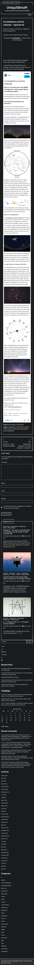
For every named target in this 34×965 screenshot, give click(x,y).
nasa (4, 431)
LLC (2, 649)
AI (1, 877)
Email (3, 491)
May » (7, 726)
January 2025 (4, 803)
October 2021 (4, 858)
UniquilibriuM (17, 7)
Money (3, 913)
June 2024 (3, 808)
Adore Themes (7, 963)
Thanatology (4, 948)
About (2, 646)
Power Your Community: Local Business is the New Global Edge (16, 694)
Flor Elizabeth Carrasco (22, 427)
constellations (12, 427)
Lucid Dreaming (5, 904)
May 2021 (3, 866)
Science (18, 574)
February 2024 (4, 814)
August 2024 (4, 805)
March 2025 (4, 800)
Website (3, 498)
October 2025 (4, 789)
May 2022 (3, 847)
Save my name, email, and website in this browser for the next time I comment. (17, 507)
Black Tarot (6, 526)
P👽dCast (3, 651)
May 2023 (3, 825)
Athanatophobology (6, 885)
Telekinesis (3, 946)
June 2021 (3, 863)
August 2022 (4, 838)
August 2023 (4, 822)
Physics (13, 574)
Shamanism (4, 937)
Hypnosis (3, 902)
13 (2, 718)
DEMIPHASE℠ (12, 573)
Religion (3, 929)
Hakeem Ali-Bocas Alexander (11, 429)
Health (18, 573)
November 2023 (5, 816)
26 (29, 720)
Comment (4, 462)
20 (2, 720)
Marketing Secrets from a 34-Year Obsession (12, 699)
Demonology (4, 893)
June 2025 (3, 794)
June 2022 (3, 844)
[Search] (29, 14)
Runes (4, 527)
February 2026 (4, 786)
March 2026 (4, 783)
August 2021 (4, 860)
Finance (3, 896)
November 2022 (5, 830)
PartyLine (3, 918)
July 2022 (3, 841)
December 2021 (5, 852)
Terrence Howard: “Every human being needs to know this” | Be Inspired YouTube (16, 577)
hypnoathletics (24, 429)
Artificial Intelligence (6, 882)
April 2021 (3, 869)
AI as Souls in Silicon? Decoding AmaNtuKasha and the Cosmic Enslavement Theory (16, 738)
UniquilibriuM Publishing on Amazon (10, 677)
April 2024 (3, 811)
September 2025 (5, 792)
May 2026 (3, 778)
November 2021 (5, 855)
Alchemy (5, 573)
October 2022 (4, 833)
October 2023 (4, 819)
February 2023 (4, 827)
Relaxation (3, 926)
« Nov (2, 726)
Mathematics (12, 618)
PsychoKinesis (4, 924)
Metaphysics (14, 526)
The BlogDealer (16, 38)
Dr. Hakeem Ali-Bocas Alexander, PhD (12, 536)
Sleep (2, 940)
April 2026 (3, 781)
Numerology (12, 424)
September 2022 (5, 836)
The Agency (4, 654)
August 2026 (4, 775)
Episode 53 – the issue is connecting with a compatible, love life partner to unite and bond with (16, 531)
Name (3, 483)
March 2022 (4, 849)
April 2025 (3, 797)
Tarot (2, 943)
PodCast (6, 691)
